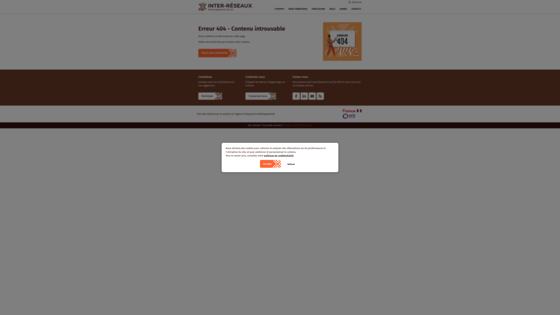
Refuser (291, 164)
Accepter (267, 163)
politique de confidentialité (279, 155)
